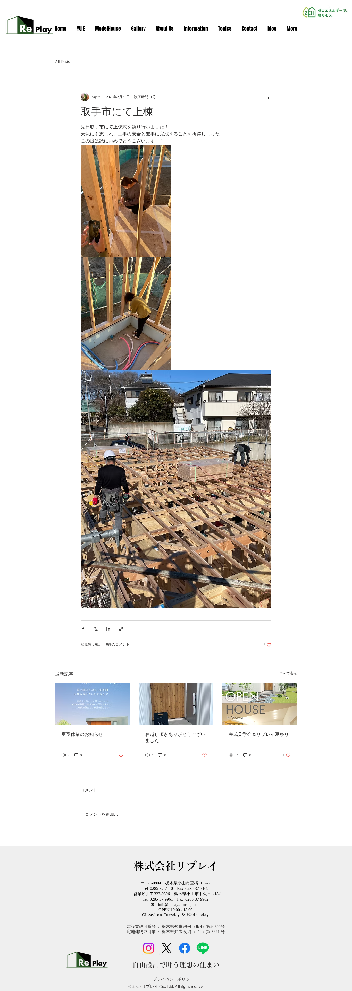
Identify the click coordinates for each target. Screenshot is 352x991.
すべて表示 (288, 674)
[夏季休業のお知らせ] (92, 704)
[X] (166, 948)
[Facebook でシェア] (83, 628)
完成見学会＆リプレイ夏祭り (259, 734)
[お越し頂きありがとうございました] (176, 704)
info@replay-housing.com (179, 905)
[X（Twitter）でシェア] (95, 628)
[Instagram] (148, 948)
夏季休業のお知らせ (82, 734)
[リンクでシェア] (121, 628)
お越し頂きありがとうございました (175, 737)
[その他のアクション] (268, 97)
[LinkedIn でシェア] (108, 628)
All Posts (62, 61)
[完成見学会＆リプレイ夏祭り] (259, 704)
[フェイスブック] (184, 948)
